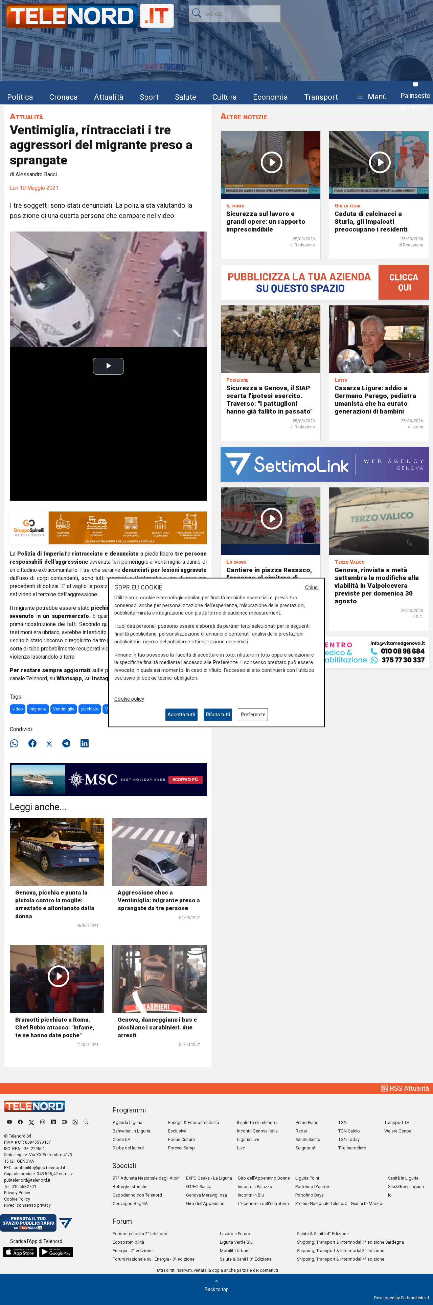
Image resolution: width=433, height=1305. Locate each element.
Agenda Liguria (127, 1122)
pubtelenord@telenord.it (27, 1180)
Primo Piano (307, 1122)
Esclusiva (177, 1130)
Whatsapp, (70, 678)
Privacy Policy (17, 1192)
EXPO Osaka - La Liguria (209, 1178)
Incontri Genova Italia (257, 1130)
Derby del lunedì (128, 1147)
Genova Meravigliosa (206, 1195)
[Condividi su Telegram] (66, 743)
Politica (20, 97)
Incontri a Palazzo (255, 1186)
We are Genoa (397, 1130)
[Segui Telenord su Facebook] (20, 1122)
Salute (185, 97)
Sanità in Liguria (403, 1178)
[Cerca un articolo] (86, 1122)
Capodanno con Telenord (137, 1195)
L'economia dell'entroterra (263, 1203)
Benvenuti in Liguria (131, 1130)
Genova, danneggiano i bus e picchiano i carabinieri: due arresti (157, 1027)
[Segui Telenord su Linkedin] (53, 1122)
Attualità (108, 97)
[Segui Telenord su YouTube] (9, 1122)
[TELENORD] (34, 1106)
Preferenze (253, 714)
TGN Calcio (349, 1130)
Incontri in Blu (251, 1195)
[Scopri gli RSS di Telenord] (75, 1122)
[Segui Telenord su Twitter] (31, 1122)
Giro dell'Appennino (205, 1203)
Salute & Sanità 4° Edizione (323, 1233)
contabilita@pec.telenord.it (39, 1167)
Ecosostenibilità (128, 1242)
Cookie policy (129, 699)
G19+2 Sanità (198, 1186)
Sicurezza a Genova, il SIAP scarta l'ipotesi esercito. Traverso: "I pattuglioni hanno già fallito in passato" (269, 399)
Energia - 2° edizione (133, 1250)
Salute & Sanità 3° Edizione (246, 1259)
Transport (321, 97)
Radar (301, 1130)
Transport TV (396, 1122)
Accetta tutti (181, 714)
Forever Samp (181, 1147)
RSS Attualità (408, 1088)
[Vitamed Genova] (325, 652)
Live (241, 1147)
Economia (270, 97)
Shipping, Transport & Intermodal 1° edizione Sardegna (350, 1242)
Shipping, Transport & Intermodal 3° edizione (340, 1250)
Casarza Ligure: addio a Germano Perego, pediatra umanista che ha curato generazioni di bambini (375, 399)
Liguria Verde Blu (236, 1242)
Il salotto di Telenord (257, 1122)
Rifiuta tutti (218, 714)
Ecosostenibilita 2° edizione (140, 1233)
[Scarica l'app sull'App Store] (20, 1252)
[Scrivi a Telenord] (64, 1122)
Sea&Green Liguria (406, 1186)
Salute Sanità (308, 1139)
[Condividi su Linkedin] (84, 743)
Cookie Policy (17, 1199)
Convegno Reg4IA (130, 1203)
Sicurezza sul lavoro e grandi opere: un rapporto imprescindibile (265, 221)
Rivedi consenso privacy (27, 1205)
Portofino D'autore (313, 1186)
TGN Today (349, 1139)
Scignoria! (305, 1147)
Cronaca (63, 97)
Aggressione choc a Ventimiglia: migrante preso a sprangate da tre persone (159, 900)
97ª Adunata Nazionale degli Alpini (147, 1178)
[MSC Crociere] (108, 779)
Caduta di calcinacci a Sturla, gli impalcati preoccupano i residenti (371, 221)
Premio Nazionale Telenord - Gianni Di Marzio (338, 1203)
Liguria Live (248, 1139)
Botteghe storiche (130, 1186)
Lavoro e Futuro (235, 1233)
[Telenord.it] (36, 1222)
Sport (149, 97)
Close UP (121, 1139)
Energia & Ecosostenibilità (193, 1122)
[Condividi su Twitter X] (49, 743)
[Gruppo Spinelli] (108, 527)
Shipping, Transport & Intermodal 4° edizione (340, 1259)
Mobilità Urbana (235, 1250)
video (18, 709)
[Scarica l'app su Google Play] (56, 1252)
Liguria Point (307, 1178)
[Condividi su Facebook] (32, 743)
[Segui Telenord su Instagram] (42, 1122)
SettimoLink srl (415, 1297)
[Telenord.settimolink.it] (325, 282)
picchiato (89, 709)
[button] (370, 97)
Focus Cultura (181, 1139)
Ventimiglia (63, 709)
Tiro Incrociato (352, 1147)
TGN (342, 1122)
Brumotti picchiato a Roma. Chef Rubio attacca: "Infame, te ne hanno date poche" (54, 1027)
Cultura (224, 97)
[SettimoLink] (325, 464)
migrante (37, 709)
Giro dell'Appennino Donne (264, 1178)
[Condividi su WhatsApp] (16, 743)
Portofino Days (309, 1195)
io (390, 1195)
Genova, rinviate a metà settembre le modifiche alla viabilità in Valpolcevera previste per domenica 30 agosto (377, 585)
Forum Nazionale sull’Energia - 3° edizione (154, 1259)
